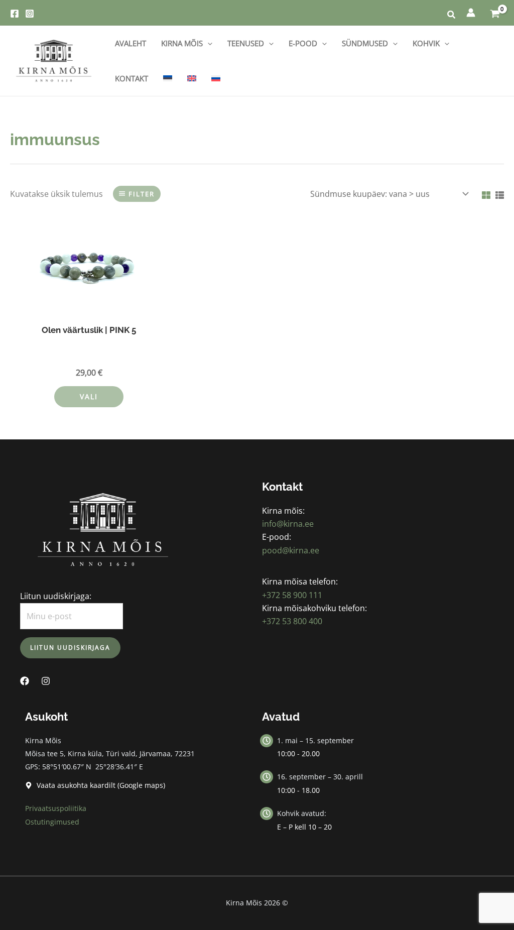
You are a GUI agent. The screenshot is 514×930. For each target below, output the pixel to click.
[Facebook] (14, 13)
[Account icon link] (470, 12)
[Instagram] (29, 13)
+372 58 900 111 (292, 595)
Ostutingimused (52, 822)
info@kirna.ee (288, 523)
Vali (89, 396)
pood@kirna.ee (290, 550)
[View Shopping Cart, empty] (494, 13)
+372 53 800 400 (292, 621)
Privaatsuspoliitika (55, 808)
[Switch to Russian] (216, 78)
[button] (451, 16)
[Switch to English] (192, 78)
